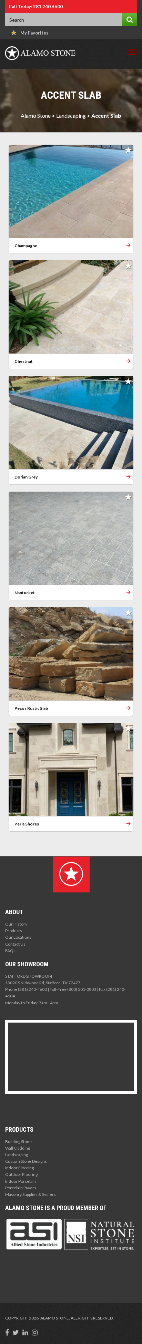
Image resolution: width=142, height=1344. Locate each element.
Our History (16, 924)
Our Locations (18, 937)
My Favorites (34, 33)
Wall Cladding (17, 1148)
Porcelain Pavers (20, 1187)
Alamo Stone (36, 115)
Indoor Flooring (19, 1167)
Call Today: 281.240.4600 (36, 6)
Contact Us (15, 944)
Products (13, 930)
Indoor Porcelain (20, 1181)
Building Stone (18, 1141)
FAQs (10, 950)
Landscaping (71, 115)
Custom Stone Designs (26, 1161)
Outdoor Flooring (21, 1174)
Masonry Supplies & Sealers (30, 1194)
